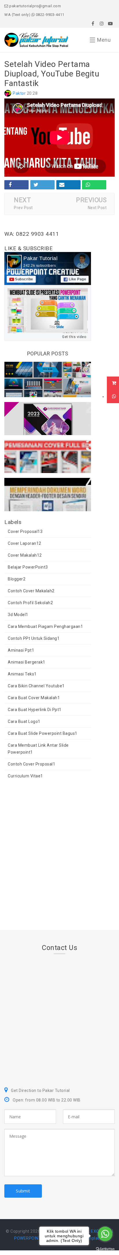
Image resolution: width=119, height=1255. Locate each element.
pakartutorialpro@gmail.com (34, 6)
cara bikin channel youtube (36, 686)
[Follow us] (101, 23)
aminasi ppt (21, 650)
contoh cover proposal (31, 764)
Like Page (77, 279)
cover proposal (25, 531)
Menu (104, 40)
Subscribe (24, 279)
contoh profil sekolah (30, 602)
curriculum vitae (25, 776)
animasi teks (22, 674)
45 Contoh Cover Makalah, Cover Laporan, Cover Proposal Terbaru (46, 412)
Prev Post (23, 207)
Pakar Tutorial (40, 258)
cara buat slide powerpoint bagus (42, 733)
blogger (16, 579)
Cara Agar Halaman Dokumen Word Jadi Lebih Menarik (42, 488)
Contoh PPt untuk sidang (34, 638)
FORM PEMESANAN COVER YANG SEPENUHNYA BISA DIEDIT (46, 450)
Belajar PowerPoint (28, 567)
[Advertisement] (59, 856)
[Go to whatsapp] (105, 1234)
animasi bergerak (26, 662)
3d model (18, 614)
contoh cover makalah (31, 591)
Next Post (97, 207)
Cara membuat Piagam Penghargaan (45, 626)
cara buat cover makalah (34, 697)
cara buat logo (24, 721)
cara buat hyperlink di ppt (35, 709)
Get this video (74, 337)
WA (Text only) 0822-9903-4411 (34, 14)
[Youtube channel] (110, 23)
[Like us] (93, 23)
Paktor (19, 93)
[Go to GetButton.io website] (105, 1249)
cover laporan (24, 543)
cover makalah (25, 555)
